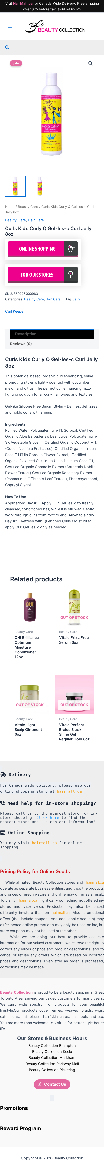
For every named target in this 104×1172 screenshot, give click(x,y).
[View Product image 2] (40, 186)
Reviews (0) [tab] (21, 344)
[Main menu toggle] (10, 26)
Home (10, 207)
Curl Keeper (15, 311)
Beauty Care (28, 207)
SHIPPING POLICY (69, 9)
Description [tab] (25, 334)
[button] (7, 47)
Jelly (76, 299)
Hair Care (36, 220)
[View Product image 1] (15, 186)
